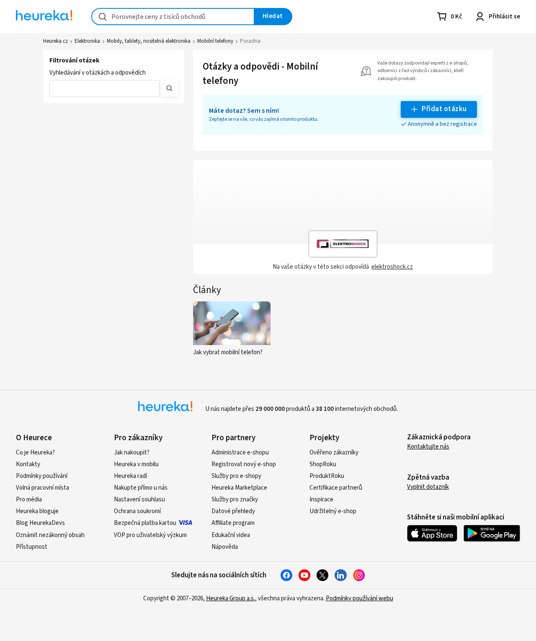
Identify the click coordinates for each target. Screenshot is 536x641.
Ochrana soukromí (137, 511)
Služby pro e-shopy (236, 476)
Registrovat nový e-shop (243, 464)
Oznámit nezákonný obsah (50, 535)
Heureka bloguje (37, 511)
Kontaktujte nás (428, 446)
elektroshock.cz (392, 266)
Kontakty (28, 464)
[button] (104, 88)
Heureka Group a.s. (230, 598)
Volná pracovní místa (42, 487)
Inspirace (321, 499)
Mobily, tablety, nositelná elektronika (149, 41)
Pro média (29, 499)
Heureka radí (130, 476)
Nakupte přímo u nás (141, 487)
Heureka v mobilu (136, 464)
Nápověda (224, 546)
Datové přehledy (233, 511)
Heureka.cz (55, 41)
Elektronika (87, 41)
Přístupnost (31, 546)
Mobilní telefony (215, 41)
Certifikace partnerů (335, 487)
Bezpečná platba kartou (145, 523)
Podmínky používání (41, 476)
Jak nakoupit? (131, 452)
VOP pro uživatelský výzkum (150, 535)
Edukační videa (230, 535)
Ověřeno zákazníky (333, 452)
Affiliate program (233, 523)
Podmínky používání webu (359, 598)
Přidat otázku (444, 109)
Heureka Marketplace (239, 487)
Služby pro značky (234, 499)
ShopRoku (322, 464)
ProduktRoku (326, 476)
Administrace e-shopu (240, 452)
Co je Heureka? (35, 452)
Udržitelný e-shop (332, 511)
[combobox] (173, 16)
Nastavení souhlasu (139, 499)
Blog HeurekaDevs (40, 523)
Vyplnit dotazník (428, 487)
